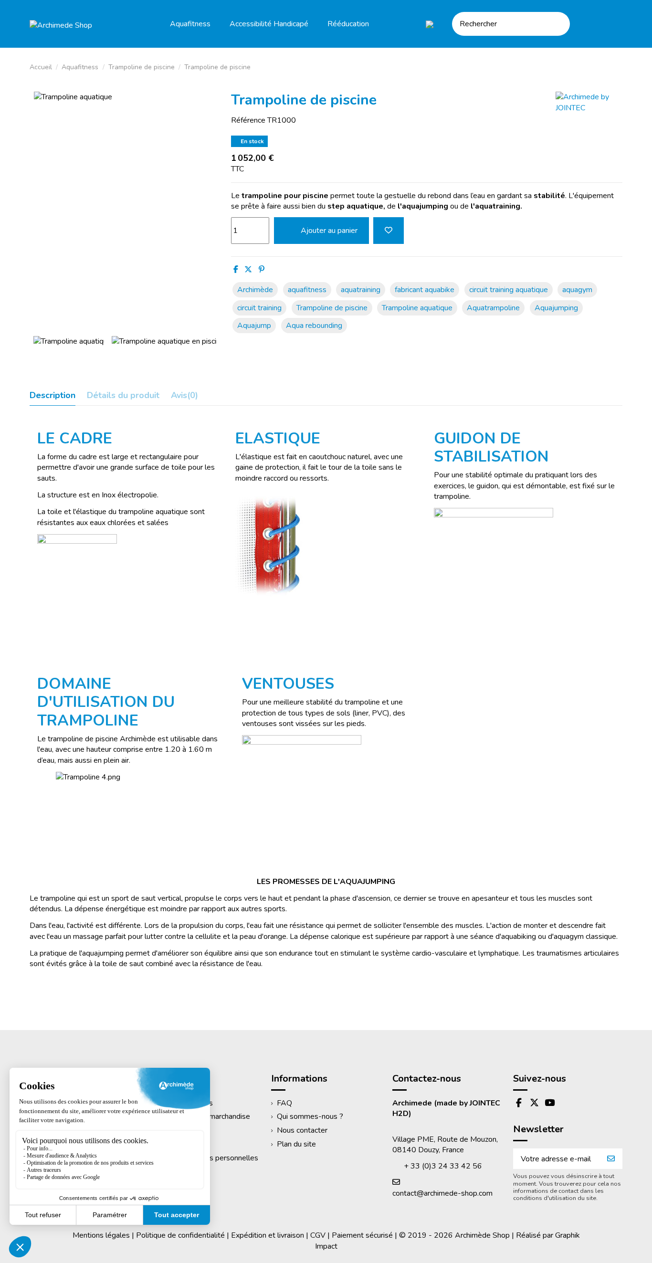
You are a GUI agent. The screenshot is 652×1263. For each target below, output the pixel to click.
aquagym (577, 289)
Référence (248, 120)
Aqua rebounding (314, 325)
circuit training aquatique (508, 289)
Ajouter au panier (329, 230)
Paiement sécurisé (362, 1235)
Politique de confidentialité (180, 1235)
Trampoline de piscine (332, 308)
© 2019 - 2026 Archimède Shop (454, 1235)
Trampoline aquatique (417, 308)
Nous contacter (302, 1130)
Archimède (255, 289)
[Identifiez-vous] (588, 23)
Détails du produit (123, 395)
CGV (318, 1235)
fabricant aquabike (424, 289)
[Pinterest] (261, 269)
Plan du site (296, 1144)
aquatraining (360, 289)
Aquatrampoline (493, 308)
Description (52, 395)
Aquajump (254, 325)
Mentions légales (101, 1235)
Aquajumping (556, 308)
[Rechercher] (559, 24)
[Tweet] (248, 269)
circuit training (259, 308)
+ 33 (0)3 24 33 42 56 (443, 1166)
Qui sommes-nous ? (310, 1116)
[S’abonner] (610, 1158)
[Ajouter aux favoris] (388, 230)
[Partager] (235, 269)
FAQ (284, 1103)
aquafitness (307, 289)
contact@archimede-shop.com (442, 1193)
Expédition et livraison (267, 1235)
